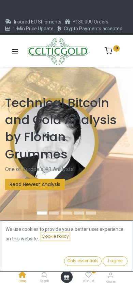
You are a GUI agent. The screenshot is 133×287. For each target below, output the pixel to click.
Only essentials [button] (83, 261)
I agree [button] (115, 261)
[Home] (22, 275)
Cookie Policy (55, 236)
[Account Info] (110, 275)
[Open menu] (66, 277)
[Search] (44, 275)
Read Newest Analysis (35, 184)
